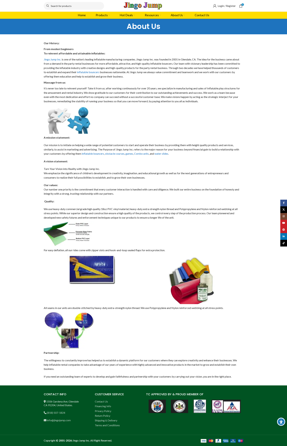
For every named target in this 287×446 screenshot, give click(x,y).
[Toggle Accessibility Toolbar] (281, 422)
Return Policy (102, 415)
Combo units (141, 153)
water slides (161, 153)
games (129, 153)
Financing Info (103, 406)
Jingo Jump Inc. (52, 59)
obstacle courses (114, 153)
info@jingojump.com (59, 420)
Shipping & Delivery (106, 420)
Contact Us (101, 401)
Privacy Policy (103, 411)
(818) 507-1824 (56, 412)
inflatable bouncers (88, 72)
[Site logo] (143, 5)
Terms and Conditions (107, 425)
